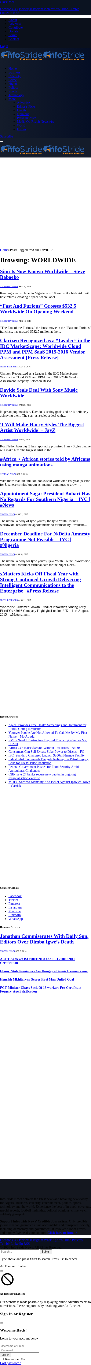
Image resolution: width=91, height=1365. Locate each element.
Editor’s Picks (26, 106)
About (12, 20)
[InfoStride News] (42, 61)
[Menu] (1, 141)
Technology (16, 95)
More (12, 99)
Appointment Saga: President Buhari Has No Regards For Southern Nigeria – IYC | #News (45, 499)
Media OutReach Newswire (35, 121)
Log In (5, 1354)
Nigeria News (7, 514)
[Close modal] (1, 1271)
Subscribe (6, 136)
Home (12, 68)
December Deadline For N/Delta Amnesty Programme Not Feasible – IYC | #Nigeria (45, 539)
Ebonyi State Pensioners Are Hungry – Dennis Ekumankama (44, 971)
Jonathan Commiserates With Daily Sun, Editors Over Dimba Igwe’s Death (44, 939)
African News (8, 474)
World (21, 125)
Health (21, 110)
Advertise (14, 23)
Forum (12, 35)
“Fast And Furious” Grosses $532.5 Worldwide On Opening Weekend (38, 308)
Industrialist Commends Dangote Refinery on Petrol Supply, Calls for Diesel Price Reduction (48, 761)
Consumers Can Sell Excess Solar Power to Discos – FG (46, 751)
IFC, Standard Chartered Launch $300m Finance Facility (46, 755)
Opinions (23, 114)
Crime (12, 80)
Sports (12, 91)
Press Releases (26, 118)
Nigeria (13, 83)
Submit (46, 1251)
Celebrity (14, 76)
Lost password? (10, 1363)
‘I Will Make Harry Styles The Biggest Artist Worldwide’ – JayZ (42, 427)
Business (14, 72)
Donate (13, 31)
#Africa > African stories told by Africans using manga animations (45, 461)
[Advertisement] (45, 202)
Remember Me (15, 1359)
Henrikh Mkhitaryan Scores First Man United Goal (37, 979)
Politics (13, 87)
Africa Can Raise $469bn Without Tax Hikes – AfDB (44, 748)
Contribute (15, 27)
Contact (13, 39)
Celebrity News (9, 286)
